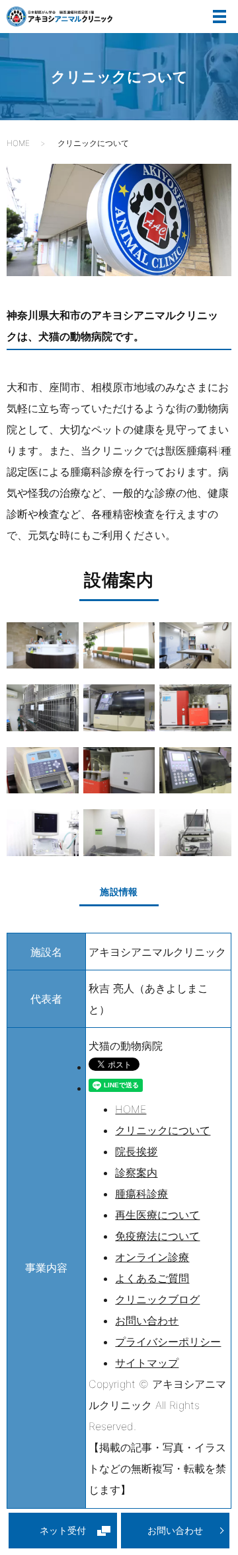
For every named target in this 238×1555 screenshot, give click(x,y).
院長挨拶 (136, 1151)
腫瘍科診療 (141, 1193)
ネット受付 (63, 1530)
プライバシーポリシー (168, 1341)
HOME (18, 143)
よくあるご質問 (152, 1278)
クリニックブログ (157, 1299)
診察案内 (136, 1172)
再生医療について (157, 1214)
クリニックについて (162, 1130)
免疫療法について (157, 1236)
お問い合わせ (175, 1530)
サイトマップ (146, 1362)
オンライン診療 (152, 1257)
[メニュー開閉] (219, 16)
